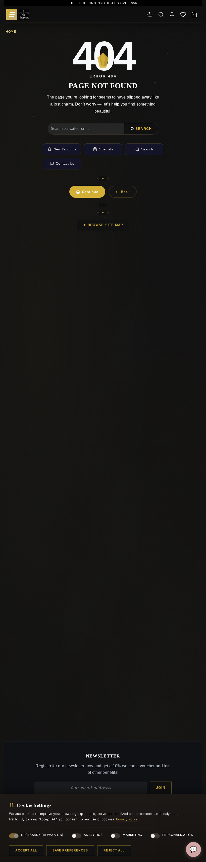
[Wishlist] (183, 14)
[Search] (161, 14)
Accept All (26, 850)
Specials (106, 149)
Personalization (177, 835)
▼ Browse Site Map (103, 225)
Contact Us (65, 163)
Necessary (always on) (42, 835)
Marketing (132, 835)
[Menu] (11, 14)
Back (125, 192)
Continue (90, 192)
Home (11, 31)
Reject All (114, 850)
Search (143, 129)
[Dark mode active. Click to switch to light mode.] (150, 14)
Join (160, 788)
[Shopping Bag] (194, 14)
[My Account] (172, 14)
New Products (65, 149)
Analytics (93, 835)
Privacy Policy (127, 819)
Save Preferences (70, 850)
